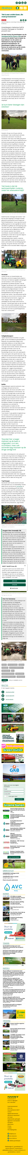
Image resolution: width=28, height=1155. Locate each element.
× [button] (24, 565)
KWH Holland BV (6, 670)
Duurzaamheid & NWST (14, 1110)
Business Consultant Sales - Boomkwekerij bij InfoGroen (17, 852)
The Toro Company (12, 664)
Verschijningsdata (12, 1129)
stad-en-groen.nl (9, 1148)
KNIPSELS (6, 968)
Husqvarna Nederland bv (8, 673)
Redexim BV (5, 667)
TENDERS (6, 943)
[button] (14, 588)
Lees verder (14, 577)
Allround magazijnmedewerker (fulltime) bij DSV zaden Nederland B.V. (16, 835)
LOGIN (4, 680)
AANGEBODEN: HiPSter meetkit (10, 876)
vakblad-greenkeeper (14, 1140)
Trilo (13, 670)
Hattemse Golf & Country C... (8, 676)
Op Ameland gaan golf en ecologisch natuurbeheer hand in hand (12, 1005)
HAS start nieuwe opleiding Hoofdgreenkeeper (17, 902)
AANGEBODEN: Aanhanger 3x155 (11, 873)
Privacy (9, 1126)
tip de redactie (9, 699)
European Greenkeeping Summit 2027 (16, 918)
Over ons (10, 1108)
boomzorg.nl (18, 1148)
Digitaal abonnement (13, 1113)
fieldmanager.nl (9, 1146)
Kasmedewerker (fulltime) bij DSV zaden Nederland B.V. (17, 828)
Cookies (10, 1128)
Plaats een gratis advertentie (10, 880)
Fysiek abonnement (13, 1106)
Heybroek (21, 664)
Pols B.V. (4, 664)
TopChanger (19, 486)
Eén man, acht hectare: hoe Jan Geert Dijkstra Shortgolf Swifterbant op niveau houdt (17, 1047)
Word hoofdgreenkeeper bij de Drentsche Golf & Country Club (17, 810)
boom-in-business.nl (19, 1150)
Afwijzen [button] (14, 584)
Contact (9, 1111)
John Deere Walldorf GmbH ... (16, 667)
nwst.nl (18, 1152)
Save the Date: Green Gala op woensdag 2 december (17, 913)
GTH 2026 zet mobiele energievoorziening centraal (17, 897)
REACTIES (4, 685)
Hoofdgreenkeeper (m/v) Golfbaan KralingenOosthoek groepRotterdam (17, 816)
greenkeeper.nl (18, 1146)
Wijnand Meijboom (6, 22)
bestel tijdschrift (10, 695)
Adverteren (10, 1124)
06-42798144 (13, 1138)
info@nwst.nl (12, 1133)
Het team (10, 1117)
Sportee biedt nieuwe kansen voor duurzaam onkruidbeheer (17, 1030)
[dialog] (14, 577)
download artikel (10, 692)
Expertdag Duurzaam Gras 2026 (17, 907)
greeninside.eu (11, 1152)
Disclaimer (10, 1122)
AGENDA (6, 894)
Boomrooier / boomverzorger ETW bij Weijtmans (17, 846)
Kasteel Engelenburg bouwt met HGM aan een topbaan (17, 1041)
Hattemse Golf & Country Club (11, 36)
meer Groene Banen (14, 857)
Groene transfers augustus (17, 1023)
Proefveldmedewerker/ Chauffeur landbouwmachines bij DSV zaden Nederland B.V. (17, 823)
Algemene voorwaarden (14, 1120)
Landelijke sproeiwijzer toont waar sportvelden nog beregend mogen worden (17, 1036)
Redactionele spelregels (14, 1119)
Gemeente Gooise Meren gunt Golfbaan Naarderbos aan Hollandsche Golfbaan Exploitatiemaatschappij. (13, 952)
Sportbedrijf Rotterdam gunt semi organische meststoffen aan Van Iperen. (13, 946)
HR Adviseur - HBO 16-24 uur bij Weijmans (17, 841)
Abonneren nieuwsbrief (13, 1115)
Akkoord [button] (14, 581)
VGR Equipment (20, 676)
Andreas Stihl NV (20, 673)
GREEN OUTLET (8, 871)
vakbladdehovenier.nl (7, 1150)
